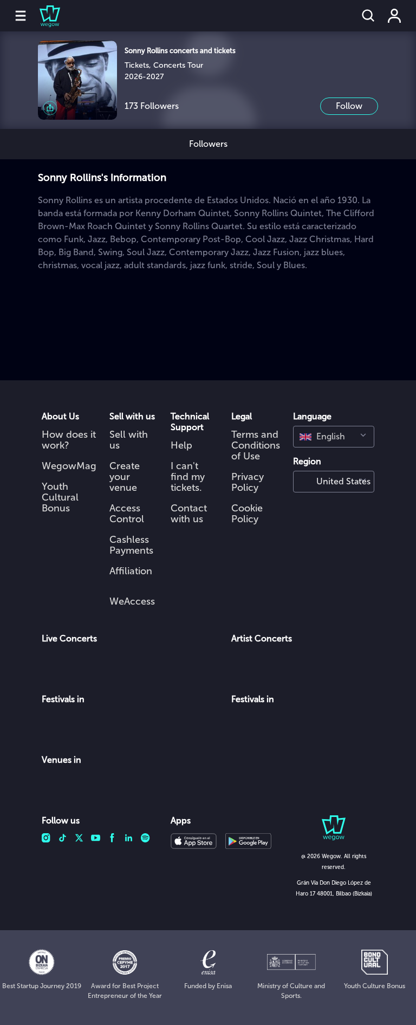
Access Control (126, 513)
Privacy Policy (247, 482)
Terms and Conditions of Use (255, 445)
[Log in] (394, 15)
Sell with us (128, 440)
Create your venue (124, 476)
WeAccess (132, 601)
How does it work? (69, 440)
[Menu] (20, 15)
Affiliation (130, 571)
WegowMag (69, 465)
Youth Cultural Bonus (60, 497)
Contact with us (189, 513)
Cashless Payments (131, 545)
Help (181, 445)
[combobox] (334, 436)
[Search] (368, 15)
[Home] (43, 15)
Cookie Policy (247, 513)
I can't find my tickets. (188, 476)
